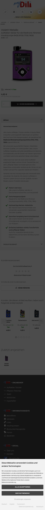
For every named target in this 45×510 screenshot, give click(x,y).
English (12, 504)
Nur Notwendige (22, 493)
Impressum (39, 506)
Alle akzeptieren (22, 487)
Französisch (21, 504)
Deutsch (4, 504)
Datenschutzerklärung (26, 506)
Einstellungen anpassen (22, 499)
